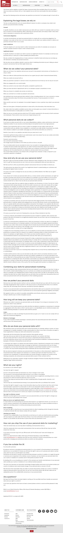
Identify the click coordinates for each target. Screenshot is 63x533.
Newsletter (6, 515)
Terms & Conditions (20, 521)
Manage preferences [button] (31, 528)
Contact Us (6, 518)
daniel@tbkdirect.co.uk (50, 388)
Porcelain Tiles (30, 513)
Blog (17, 520)
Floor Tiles (37, 5)
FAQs (17, 518)
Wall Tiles (47, 5)
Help (17, 513)
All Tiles (15, 5)
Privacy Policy (18, 523)
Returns (17, 515)
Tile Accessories (30, 520)
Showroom (6, 513)
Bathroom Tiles (26, 5)
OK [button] (31, 531)
